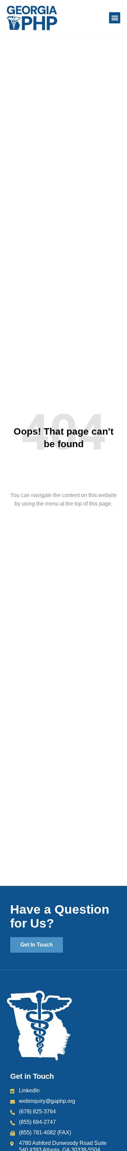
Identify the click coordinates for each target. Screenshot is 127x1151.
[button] (114, 17)
